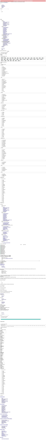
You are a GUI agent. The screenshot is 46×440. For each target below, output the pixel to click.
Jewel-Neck (3, 151)
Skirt (3, 88)
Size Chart (1, 263)
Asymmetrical (4, 140)
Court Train (3, 142)
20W (21, 59)
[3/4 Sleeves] (2, 363)
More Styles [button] (3, 241)
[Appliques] (2, 346)
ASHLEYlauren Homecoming (6, 242)
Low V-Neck (3, 152)
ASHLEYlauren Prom (5, 213)
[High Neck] (2, 357)
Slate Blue (3, 185)
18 (16, 325)
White (3, 201)
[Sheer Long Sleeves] (2, 364)
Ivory (3, 196)
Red (2, 194)
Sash (3, 125)
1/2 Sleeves (3, 167)
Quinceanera (3, 74)
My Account (3, 5)
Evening (3, 70)
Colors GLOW (5, 215)
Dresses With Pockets (5, 236)
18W (18, 59)
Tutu (2, 90)
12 (12, 325)
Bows (3, 119)
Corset (3, 96)
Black (3, 199)
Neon (3, 113)
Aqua (3, 183)
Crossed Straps (4, 105)
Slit (2, 101)
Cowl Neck (3, 149)
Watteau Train (4, 146)
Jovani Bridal (4, 211)
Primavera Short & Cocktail (6, 224)
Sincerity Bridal (5, 208)
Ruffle (3, 124)
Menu (1, 19)
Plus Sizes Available (4, 100)
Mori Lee (4, 229)
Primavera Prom (5, 217)
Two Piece (3, 91)
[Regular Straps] (2, 366)
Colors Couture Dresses (6, 231)
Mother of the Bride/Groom (5, 73)
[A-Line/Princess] (2, 359)
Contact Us (3, 295)
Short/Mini (3, 144)
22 (19, 325)
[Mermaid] (2, 360)
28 (2, 59)
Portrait (3, 154)
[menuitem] (24, 5)
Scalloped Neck (4, 155)
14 (13, 325)
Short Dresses (4, 87)
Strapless (3, 157)
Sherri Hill (4, 218)
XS (6, 60)
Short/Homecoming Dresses (6, 239)
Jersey (3, 131)
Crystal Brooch (4, 120)
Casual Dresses (4, 68)
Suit (2, 89)
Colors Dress (4, 214)
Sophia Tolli (4, 209)
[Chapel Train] (1, 354)
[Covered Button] (2, 340)
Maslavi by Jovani (5, 228)
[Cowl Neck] (2, 356)
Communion (3, 69)
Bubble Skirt (3, 94)
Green (3, 373)
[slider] (41, 319)
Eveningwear (3, 435)
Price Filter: (2, 53)
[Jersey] (1, 351)
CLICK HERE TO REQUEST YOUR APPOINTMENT (23, 0)
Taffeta (3, 136)
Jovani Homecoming (4, 416)
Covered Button (4, 104)
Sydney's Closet (5, 219)
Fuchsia (3, 383)
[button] (2, 20)
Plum (3, 193)
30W (38, 59)
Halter (3, 150)
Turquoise (3, 184)
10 (10, 325)
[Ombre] (1, 345)
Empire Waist (3, 162)
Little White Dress (4, 82)
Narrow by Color (3, 178)
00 (3, 325)
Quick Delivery (11, 258)
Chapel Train (3, 141)
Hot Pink (3, 191)
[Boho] (2, 334)
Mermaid (3, 163)
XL (16, 60)
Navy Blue (3, 378)
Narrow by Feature (3, 64)
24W (28, 59)
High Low (3, 97)
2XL (19, 60)
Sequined (3, 134)
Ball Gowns (3, 79)
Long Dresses (4, 83)
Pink (3, 190)
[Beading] (2, 347)
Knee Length (3, 143)
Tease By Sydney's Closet (6, 220)
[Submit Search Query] (8, 315)
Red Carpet (3, 75)
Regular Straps (4, 174)
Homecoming (4, 72)
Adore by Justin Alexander (6, 207)
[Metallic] (1, 344)
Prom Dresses (5, 238)
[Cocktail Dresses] (3, 332)
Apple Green (3, 181)
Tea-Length (3, 145)
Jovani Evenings (5, 227)
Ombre (3, 114)
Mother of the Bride (5, 240)
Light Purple (3, 189)
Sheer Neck (3, 156)
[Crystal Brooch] (2, 348)
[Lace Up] (2, 341)
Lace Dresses (3, 81)
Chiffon (3, 129)
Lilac (3, 188)
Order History (3, 302)
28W (35, 59)
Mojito (3, 180)
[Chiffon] (1, 350)
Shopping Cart (3, 6)
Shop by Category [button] (4, 234)
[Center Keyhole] (2, 338)
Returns (2, 296)
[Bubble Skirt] (2, 337)
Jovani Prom (4, 216)
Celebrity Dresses (4, 95)
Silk (2, 135)
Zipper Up (3, 108)
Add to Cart (2, 262)
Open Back (3, 98)
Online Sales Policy (2, 264)
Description (3, 266)
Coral (3, 195)
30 (5, 59)
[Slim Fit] (2, 361)
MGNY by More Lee (4, 422)
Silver (3, 200)
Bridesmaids (3, 67)
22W (25, 59)
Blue (3, 186)
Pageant (3, 433)
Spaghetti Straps (4, 175)
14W (11, 59)
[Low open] (2, 342)
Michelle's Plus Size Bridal (5, 401)
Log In (2, 7)
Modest (3, 84)
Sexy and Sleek (4, 86)
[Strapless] (2, 367)
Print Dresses (3, 85)
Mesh (3, 132)
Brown (3, 198)
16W (14, 59)
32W (42, 59)
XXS (3, 60)
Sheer (3, 107)
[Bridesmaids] (3, 331)
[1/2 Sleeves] (2, 362)
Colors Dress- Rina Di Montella (5, 420)
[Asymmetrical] (1, 353)
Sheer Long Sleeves (4, 169)
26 (22, 325)
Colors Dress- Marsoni (5, 226)
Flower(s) (3, 122)
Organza (3, 133)
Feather (3, 121)
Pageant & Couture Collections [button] (5, 230)
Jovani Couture (3, 427)
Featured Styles (5, 235)
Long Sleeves (4, 168)
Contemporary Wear (5, 237)
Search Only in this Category (4, 52)
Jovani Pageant (5, 232)
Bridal (2, 398)
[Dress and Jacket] (2, 335)
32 (8, 59)
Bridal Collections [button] (4, 205)
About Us (3, 312)
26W (32, 59)
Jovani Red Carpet (5, 233)
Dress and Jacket (4, 80)
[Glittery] (1, 343)
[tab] (24, 208)
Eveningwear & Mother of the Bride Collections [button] (6, 418)
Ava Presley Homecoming (6, 222)
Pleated (3, 99)
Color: (1, 261)
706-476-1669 (6, 2)
